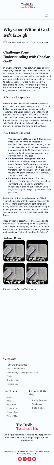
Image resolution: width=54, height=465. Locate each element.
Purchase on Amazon (20, 289)
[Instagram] (25, 459)
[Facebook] (20, 459)
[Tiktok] (29, 459)
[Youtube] (34, 459)
